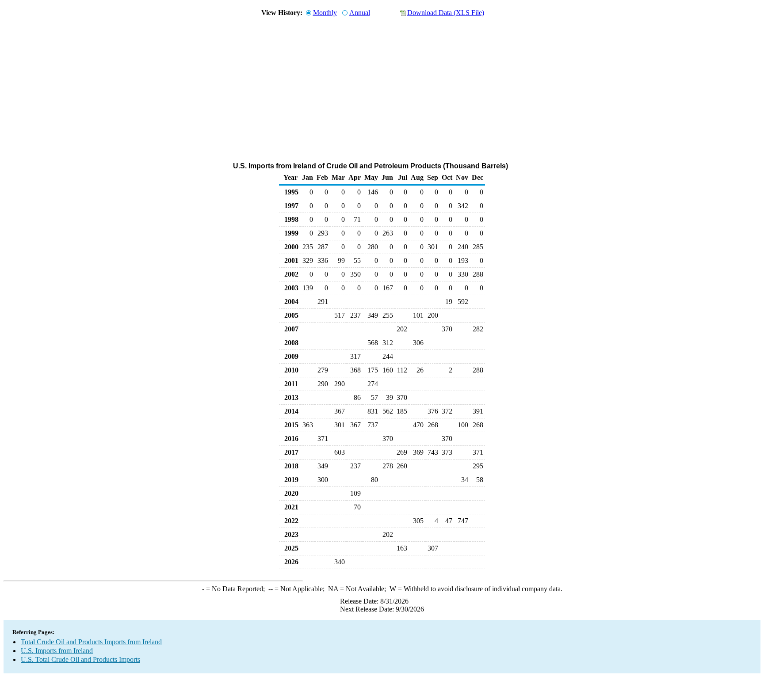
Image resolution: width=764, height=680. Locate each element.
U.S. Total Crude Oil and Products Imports (80, 659)
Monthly (325, 12)
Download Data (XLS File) (445, 12)
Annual (359, 12)
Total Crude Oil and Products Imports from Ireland (91, 642)
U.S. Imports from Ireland (57, 650)
